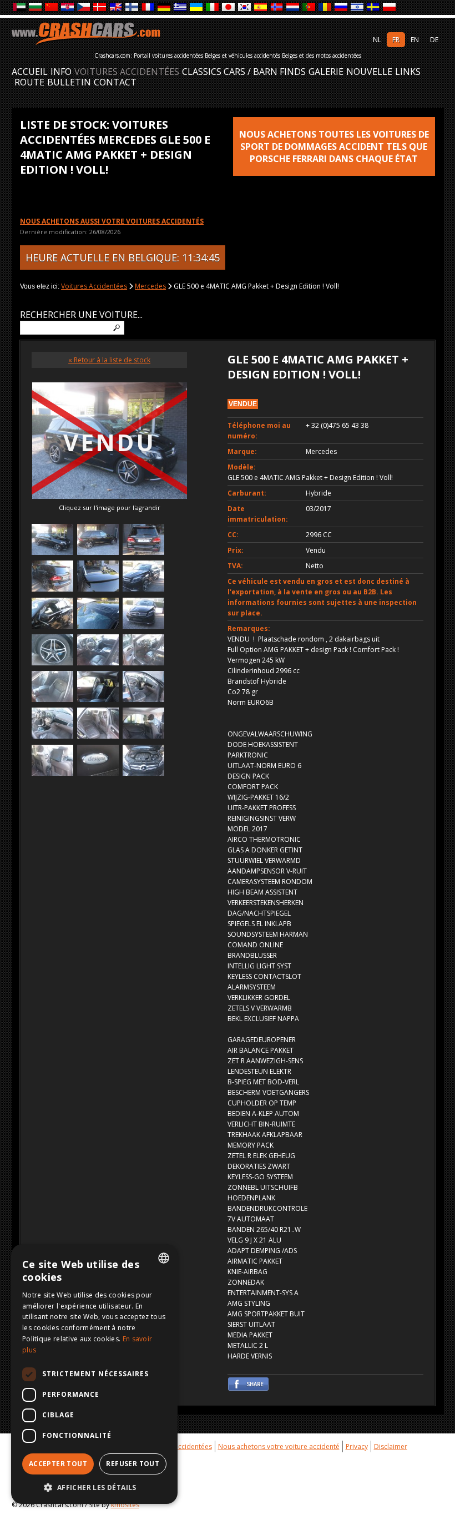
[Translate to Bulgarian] (36, 7)
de (434, 39)
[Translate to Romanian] (325, 7)
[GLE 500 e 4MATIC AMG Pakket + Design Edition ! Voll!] (52, 541)
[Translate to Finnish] (132, 7)
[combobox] (163, 1258)
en (415, 39)
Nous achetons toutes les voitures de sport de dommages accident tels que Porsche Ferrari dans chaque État (334, 146)
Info (61, 72)
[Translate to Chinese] (52, 7)
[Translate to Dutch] (293, 7)
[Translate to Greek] (181, 7)
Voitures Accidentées (126, 72)
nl (377, 39)
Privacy (357, 1446)
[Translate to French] (148, 7)
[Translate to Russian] (341, 7)
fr (396, 39)
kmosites (125, 1504)
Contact (115, 82)
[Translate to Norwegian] (277, 7)
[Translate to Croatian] (68, 7)
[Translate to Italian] (213, 7)
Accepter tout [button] (58, 1463)
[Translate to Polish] (390, 7)
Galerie (326, 72)
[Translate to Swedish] (374, 7)
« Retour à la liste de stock (109, 360)
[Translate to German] (164, 7)
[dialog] (94, 1374)
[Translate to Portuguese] (309, 7)
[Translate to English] (116, 7)
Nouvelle (369, 72)
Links (408, 72)
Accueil (30, 72)
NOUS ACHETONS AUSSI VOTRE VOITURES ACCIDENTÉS (112, 221)
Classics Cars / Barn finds (244, 72)
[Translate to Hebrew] (358, 7)
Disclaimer (390, 1446)
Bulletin (69, 82)
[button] (94, 1487)
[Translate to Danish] (100, 7)
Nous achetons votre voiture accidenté (279, 1446)
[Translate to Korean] (245, 7)
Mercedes (150, 286)
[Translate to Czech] (84, 7)
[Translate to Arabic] (20, 7)
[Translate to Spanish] (261, 7)
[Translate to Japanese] (229, 7)
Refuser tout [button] (132, 1463)
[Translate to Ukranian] (197, 7)
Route (29, 82)
